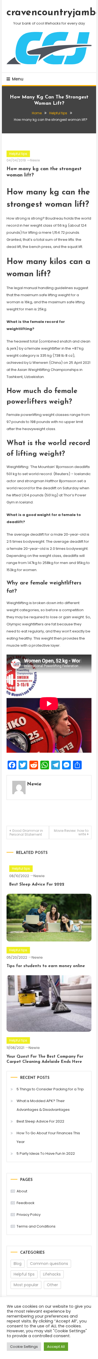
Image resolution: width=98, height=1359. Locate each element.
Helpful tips (18, 153)
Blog (18, 1263)
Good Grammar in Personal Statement (26, 832)
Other (52, 1285)
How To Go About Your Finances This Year (48, 1137)
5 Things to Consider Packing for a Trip (50, 1089)
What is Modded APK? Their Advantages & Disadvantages (43, 1105)
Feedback (26, 1202)
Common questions (49, 1263)
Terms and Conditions (36, 1226)
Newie (35, 160)
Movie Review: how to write (71, 832)
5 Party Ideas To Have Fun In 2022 (46, 1153)
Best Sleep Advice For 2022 (36, 885)
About (22, 1191)
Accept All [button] (56, 1346)
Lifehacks (52, 1274)
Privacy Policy (29, 1214)
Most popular (26, 1285)
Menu (17, 79)
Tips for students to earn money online (46, 966)
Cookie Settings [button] (24, 1346)
